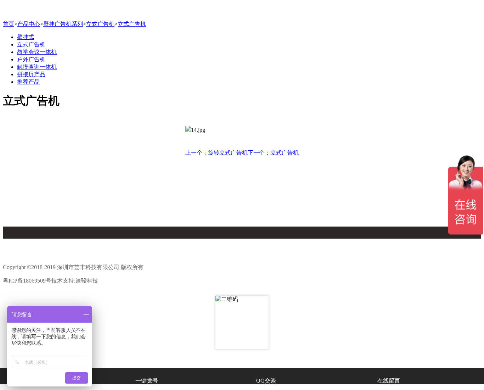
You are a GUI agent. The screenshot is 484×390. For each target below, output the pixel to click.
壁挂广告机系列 (63, 24)
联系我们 (375, 256)
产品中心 (28, 24)
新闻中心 (27, 256)
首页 (8, 24)
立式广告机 (100, 24)
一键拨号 (146, 381)
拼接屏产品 (31, 74)
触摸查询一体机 (37, 67)
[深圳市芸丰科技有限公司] (242, 12)
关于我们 (143, 242)
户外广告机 (31, 59)
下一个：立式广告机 (273, 153)
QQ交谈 (266, 381)
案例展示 (375, 242)
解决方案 (143, 256)
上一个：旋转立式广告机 (216, 153)
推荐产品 (28, 82)
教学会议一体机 (37, 52)
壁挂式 (25, 37)
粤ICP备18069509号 (27, 281)
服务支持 (259, 256)
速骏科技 (86, 281)
